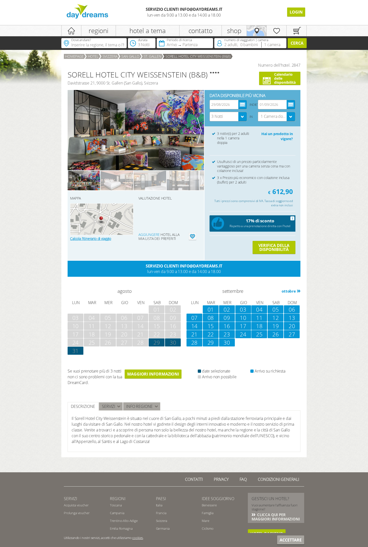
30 (173, 342)
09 (227, 317)
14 (194, 326)
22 (211, 334)
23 (227, 334)
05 (275, 309)
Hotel (93, 56)
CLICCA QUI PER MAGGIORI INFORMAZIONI (276, 516)
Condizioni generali (278, 479)
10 (243, 317)
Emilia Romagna (121, 528)
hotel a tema (147, 30)
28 (194, 342)
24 (243, 334)
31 (75, 350)
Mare (205, 520)
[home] (71, 30)
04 (259, 309)
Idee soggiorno (218, 498)
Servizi (108, 406)
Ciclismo (208, 528)
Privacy (221, 479)
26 (275, 334)
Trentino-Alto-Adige (124, 520)
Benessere (209, 505)
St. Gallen (152, 56)
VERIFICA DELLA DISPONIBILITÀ (273, 247)
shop (234, 30)
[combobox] (228, 116)
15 (211, 326)
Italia (159, 505)
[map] (257, 30)
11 (259, 317)
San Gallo (130, 56)
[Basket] (296, 30)
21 (194, 334)
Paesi (161, 498)
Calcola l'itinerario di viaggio (90, 238)
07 (194, 317)
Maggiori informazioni (153, 374)
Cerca (297, 43)
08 (211, 317)
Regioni (117, 498)
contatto (201, 30)
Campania (117, 513)
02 (227, 309)
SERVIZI (70, 498)
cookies (137, 537)
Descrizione (83, 406)
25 (259, 334)
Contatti (194, 479)
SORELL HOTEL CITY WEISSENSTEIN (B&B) (198, 56)
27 (292, 334)
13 (292, 317)
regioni (98, 30)
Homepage (74, 56)
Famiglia (208, 513)
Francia (161, 513)
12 (275, 317)
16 (227, 326)
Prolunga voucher (76, 513)
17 (243, 326)
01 (211, 309)
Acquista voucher (76, 505)
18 (259, 326)
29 (211, 342)
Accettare (291, 540)
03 (243, 309)
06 (292, 309)
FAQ (243, 479)
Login (296, 12)
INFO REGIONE (139, 406)
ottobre (289, 291)
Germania (163, 528)
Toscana (116, 505)
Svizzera (110, 56)
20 (292, 326)
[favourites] (276, 30)
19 (275, 326)
